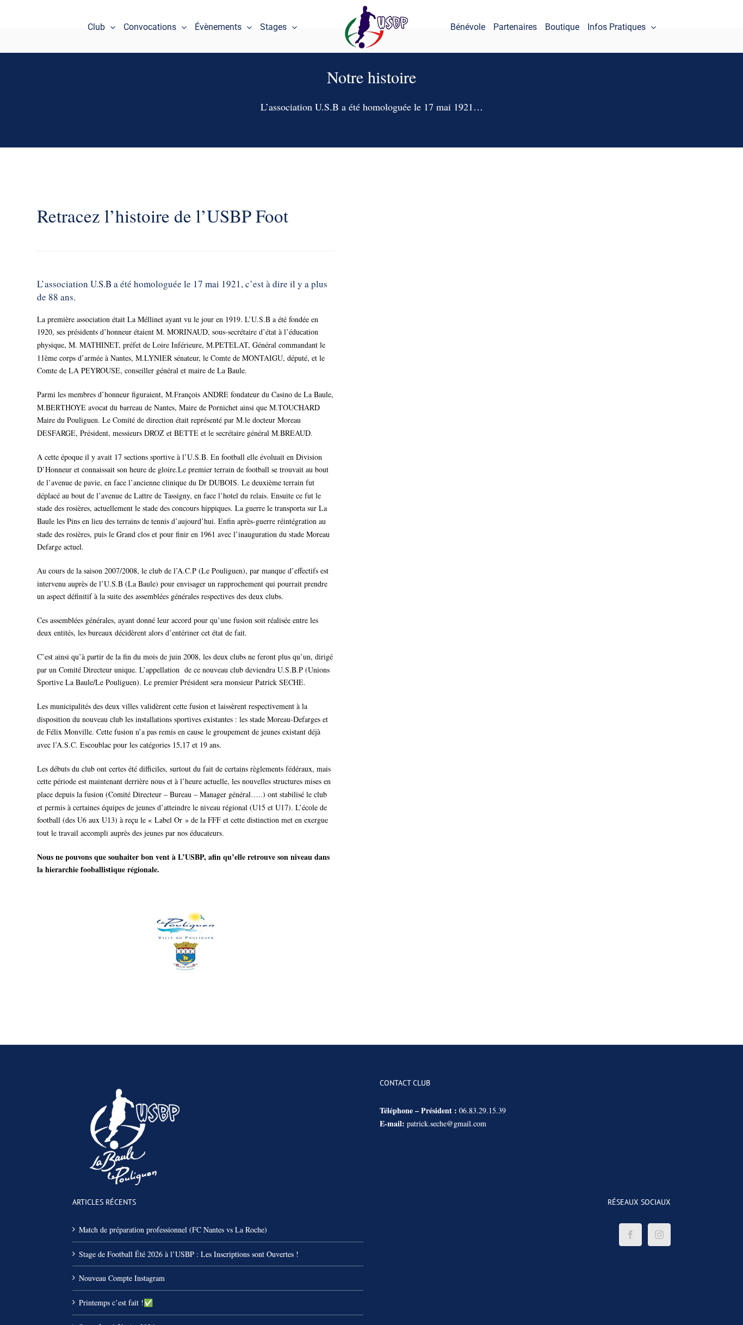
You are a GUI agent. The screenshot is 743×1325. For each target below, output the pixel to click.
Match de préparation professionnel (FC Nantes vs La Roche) (173, 1229)
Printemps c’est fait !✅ (116, 1302)
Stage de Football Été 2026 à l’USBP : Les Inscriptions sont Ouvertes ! (189, 1254)
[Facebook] (630, 1234)
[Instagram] (659, 1234)
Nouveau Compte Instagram (122, 1278)
